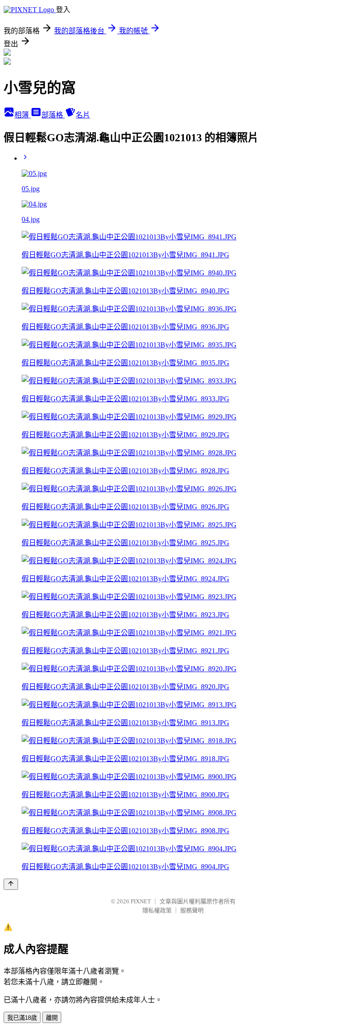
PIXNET (141, 901)
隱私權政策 (157, 910)
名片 (83, 115)
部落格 (53, 115)
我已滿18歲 (22, 1017)
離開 (52, 1017)
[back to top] (11, 884)
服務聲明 (192, 910)
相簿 (22, 115)
